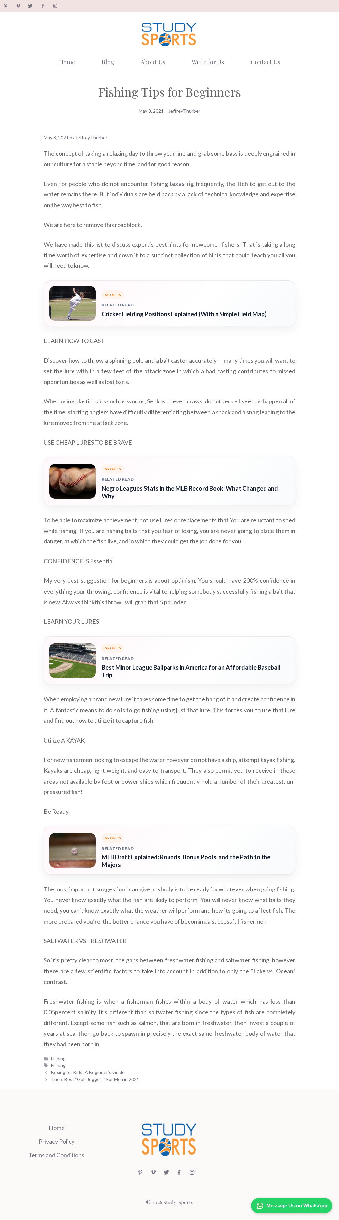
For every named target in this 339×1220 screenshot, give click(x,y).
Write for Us (208, 62)
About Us (153, 62)
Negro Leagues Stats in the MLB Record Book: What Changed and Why (190, 492)
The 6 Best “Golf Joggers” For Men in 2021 (95, 1079)
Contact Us (265, 62)
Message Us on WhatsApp (296, 1205)
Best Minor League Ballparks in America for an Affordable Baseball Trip (191, 671)
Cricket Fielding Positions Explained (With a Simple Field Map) (184, 314)
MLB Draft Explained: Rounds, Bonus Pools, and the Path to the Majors (186, 861)
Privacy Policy (56, 1141)
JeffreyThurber (184, 111)
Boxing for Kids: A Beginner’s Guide (88, 1072)
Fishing (58, 1058)
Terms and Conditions (56, 1155)
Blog (108, 62)
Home (67, 62)
